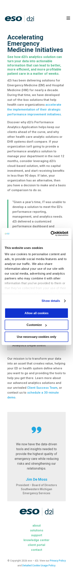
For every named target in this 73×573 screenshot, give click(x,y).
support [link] (36, 535)
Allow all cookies (36, 313)
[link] (51, 233)
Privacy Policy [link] (58, 560)
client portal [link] (36, 545)
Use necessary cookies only (36, 336)
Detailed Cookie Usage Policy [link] (38, 565)
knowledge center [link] (36, 540)
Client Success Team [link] (42, 388)
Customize (34, 325)
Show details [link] (51, 300)
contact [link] (36, 550)
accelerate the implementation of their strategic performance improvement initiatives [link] (34, 109)
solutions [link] (36, 530)
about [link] (36, 525)
